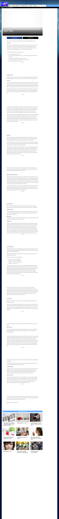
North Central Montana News (14, 402)
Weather (30, 5)
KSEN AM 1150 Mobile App (15, 5)
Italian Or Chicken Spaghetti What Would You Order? (8, 438)
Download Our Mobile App (9, 7)
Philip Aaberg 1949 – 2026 (21, 423)
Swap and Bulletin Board (24, 5)
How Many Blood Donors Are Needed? (22, 438)
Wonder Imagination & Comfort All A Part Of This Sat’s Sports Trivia (36, 424)
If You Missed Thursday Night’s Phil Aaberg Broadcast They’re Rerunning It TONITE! (8, 424)
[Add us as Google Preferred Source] (41, 6)
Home (10, 5)
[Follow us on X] (45, 6)
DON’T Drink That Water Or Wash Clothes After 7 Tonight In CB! (36, 438)
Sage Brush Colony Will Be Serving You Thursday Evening (22, 452)
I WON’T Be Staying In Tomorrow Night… (34, 452)
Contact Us (34, 5)
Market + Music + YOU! (7, 451)
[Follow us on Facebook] (43, 6)
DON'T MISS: (3, 7)
